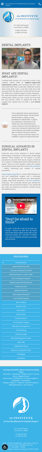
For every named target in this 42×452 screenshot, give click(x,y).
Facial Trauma (21, 314)
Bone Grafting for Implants (21, 278)
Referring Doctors (26, 445)
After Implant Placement (21, 294)
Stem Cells (21, 342)
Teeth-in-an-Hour (21, 286)
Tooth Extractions (21, 318)
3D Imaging (21, 354)
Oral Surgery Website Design (14, 449)
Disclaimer (15, 447)
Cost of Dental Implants (21, 298)
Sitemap (22, 447)
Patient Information (14, 443)
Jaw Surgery (21, 310)
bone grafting (34, 180)
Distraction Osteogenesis (21, 326)
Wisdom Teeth (21, 306)
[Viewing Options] (5, 447)
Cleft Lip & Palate (21, 334)
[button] (21, 58)
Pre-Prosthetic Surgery (21, 322)
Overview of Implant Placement (21, 270)
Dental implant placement (11, 174)
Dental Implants (21, 262)
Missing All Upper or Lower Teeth (21, 274)
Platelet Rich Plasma (21, 346)
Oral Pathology (21, 330)
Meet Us (35, 443)
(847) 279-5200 (22, 30)
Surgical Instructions (10, 445)
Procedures (21, 256)
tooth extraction (34, 166)
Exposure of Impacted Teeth (21, 350)
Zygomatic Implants (21, 290)
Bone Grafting (21, 302)
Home (4, 443)
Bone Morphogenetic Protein (21, 338)
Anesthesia (21, 358)
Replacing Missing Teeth (21, 266)
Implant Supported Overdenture (21, 282)
